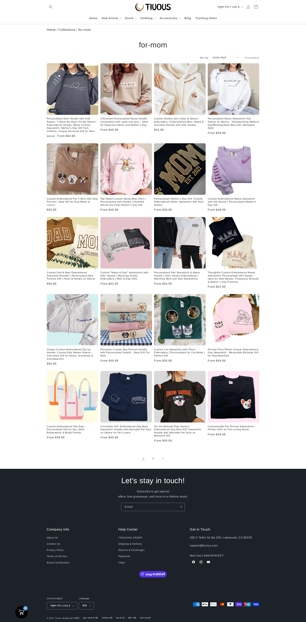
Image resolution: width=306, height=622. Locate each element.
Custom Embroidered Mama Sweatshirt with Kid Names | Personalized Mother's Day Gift (232, 201)
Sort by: (204, 57)
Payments (124, 556)
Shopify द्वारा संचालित (71, 618)
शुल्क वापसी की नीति (90, 618)
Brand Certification (58, 562)
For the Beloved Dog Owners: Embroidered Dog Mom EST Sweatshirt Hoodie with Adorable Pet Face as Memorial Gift (177, 431)
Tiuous (58, 618)
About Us (52, 537)
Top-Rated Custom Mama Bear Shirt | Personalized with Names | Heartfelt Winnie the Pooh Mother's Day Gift (123, 201)
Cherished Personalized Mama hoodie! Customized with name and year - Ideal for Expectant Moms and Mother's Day (124, 121)
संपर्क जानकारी (145, 618)
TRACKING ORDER (130, 537)
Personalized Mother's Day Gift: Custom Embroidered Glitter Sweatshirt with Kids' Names (179, 201)
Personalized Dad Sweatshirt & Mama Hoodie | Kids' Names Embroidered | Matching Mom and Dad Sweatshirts (177, 275)
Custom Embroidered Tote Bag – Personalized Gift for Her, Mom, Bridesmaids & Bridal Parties (66, 429)
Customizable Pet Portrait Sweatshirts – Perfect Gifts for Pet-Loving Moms (232, 428)
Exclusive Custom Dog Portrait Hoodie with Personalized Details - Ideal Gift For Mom (125, 352)
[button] (51, 7)
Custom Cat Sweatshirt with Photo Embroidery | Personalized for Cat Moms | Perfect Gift (179, 352)
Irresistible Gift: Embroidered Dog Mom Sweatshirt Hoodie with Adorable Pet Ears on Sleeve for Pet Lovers (125, 429)
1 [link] (143, 458)
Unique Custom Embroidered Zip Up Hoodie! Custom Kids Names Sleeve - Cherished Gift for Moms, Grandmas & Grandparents (70, 354)
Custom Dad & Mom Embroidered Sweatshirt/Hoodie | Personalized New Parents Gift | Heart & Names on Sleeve (71, 275)
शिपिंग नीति (132, 618)
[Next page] (162, 458)
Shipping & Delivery (130, 543)
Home (51, 29)
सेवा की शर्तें (120, 618)
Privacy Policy (55, 550)
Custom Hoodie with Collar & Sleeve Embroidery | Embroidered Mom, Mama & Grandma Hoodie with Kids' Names (179, 121)
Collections (67, 29)
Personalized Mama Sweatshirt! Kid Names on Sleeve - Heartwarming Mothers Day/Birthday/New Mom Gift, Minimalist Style (233, 123)
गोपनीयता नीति (107, 618)
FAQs (121, 562)
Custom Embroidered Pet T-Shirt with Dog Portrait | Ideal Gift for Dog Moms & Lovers (72, 201)
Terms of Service (57, 556)
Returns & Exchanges (131, 550)
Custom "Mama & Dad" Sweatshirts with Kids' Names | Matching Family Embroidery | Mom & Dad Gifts (124, 275)
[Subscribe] (181, 507)
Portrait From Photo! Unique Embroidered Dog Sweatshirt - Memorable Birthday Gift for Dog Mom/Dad (233, 352)
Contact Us (53, 543)
